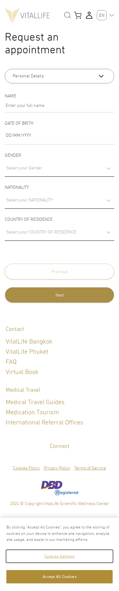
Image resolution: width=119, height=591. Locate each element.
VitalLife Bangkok (29, 341)
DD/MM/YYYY (18, 135)
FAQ (11, 361)
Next (60, 295)
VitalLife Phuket (27, 351)
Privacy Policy (57, 467)
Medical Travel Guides (35, 402)
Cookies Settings (59, 556)
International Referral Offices (44, 422)
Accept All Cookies (59, 576)
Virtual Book (22, 372)
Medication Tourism (32, 412)
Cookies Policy (26, 467)
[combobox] (6, 203)
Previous (59, 271)
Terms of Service (90, 467)
